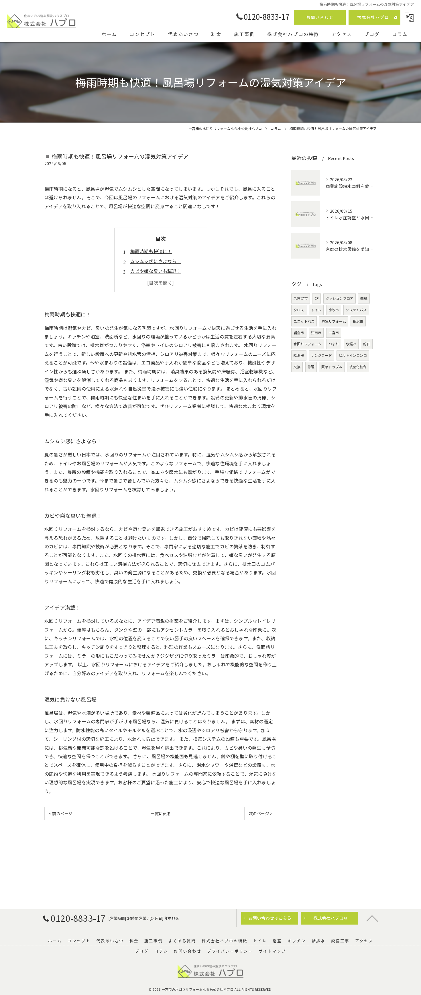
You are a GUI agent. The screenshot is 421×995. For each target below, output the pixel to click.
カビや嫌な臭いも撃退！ (155, 270)
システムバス (356, 309)
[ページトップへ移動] (372, 918)
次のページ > (260, 813)
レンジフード (321, 355)
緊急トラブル (331, 366)
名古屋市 (301, 298)
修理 (311, 366)
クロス (299, 309)
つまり (333, 343)
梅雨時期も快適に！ (151, 251)
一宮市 (333, 332)
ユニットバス (304, 321)
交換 (297, 366)
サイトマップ (272, 951)
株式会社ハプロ (373, 17)
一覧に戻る (160, 813)
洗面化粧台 (358, 366)
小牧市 (333, 309)
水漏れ (351, 343)
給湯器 (299, 355)
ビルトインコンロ (353, 355)
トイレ (316, 309)
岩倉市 (299, 332)
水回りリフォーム (308, 343)
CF (316, 298)
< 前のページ (60, 813)
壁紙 (363, 298)
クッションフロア (340, 298)
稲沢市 (358, 321)
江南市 (316, 332)
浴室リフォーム (333, 321)
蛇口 (366, 343)
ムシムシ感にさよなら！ (155, 261)
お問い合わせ (320, 17)
